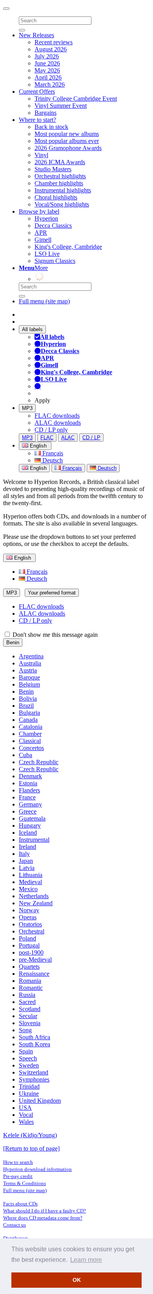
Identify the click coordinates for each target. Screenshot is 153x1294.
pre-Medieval (35, 959)
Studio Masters (53, 169)
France (27, 797)
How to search (18, 1162)
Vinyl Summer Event (61, 105)
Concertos (31, 748)
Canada (28, 719)
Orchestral (31, 931)
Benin (12, 642)
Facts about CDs (20, 1204)
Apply (42, 400)
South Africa (34, 1037)
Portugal (29, 945)
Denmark (30, 776)
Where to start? (37, 119)
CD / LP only (51, 429)
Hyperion (46, 218)
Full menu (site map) (44, 301)
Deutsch (52, 460)
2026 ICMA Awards (60, 162)
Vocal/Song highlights (62, 204)
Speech (28, 1058)
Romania (30, 980)
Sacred (27, 1002)
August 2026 (51, 49)
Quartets (29, 966)
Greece (27, 811)
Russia (27, 994)
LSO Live (47, 253)
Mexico (28, 889)
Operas (27, 917)
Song (25, 1030)
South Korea (34, 1044)
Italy (24, 853)
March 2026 (50, 84)
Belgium (29, 684)
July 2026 (47, 56)
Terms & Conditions (24, 1183)
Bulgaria (29, 712)
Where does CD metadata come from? (42, 1218)
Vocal (26, 1114)
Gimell (43, 239)
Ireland (27, 846)
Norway (29, 910)
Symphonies (34, 1079)
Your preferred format (52, 593)
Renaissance (34, 973)
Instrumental (34, 839)
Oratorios (30, 924)
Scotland (29, 1009)
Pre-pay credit (18, 1176)
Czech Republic (38, 762)
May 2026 (47, 70)
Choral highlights (56, 197)
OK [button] (77, 1280)
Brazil (26, 705)
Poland (27, 938)
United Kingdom (40, 1100)
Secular (28, 1016)
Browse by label (39, 211)
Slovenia (29, 1023)
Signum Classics (55, 260)
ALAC (68, 437)
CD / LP (91, 437)
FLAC (46, 437)
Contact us (14, 1225)
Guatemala (32, 818)
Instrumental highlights (63, 190)
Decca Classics (53, 225)
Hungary (30, 825)
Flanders (29, 790)
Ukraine (29, 1093)
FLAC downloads (57, 415)
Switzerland (33, 1072)
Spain (26, 1051)
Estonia (28, 783)
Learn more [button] (86, 1259)
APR (41, 232)
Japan (26, 860)
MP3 (27, 408)
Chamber (30, 733)
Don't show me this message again (54, 634)
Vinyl (41, 155)
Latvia (27, 867)
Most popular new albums (67, 133)
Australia (30, 663)
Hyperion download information (37, 1169)
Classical (30, 741)
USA (25, 1107)
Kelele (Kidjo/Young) (30, 1135)
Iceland (28, 832)
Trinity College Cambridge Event (76, 98)
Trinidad (29, 1086)
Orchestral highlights (60, 176)
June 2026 (47, 63)
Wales (26, 1121)
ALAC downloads (58, 422)
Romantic (31, 987)
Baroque (29, 677)
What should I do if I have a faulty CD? (44, 1211)
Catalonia (30, 726)
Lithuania (30, 875)
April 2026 (48, 77)
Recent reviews (54, 42)
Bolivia (28, 698)
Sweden (29, 1065)
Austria (28, 670)
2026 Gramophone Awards (68, 148)
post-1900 (31, 952)
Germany (30, 804)
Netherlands (34, 896)
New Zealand (36, 903)
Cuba (25, 755)
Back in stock (51, 126)
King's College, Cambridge (68, 246)
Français (52, 453)
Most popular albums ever (67, 141)
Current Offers (37, 91)
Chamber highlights (59, 183)
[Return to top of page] (31, 1148)
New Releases (36, 35)
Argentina (31, 656)
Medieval (30, 882)
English (37, 468)
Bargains (45, 112)
